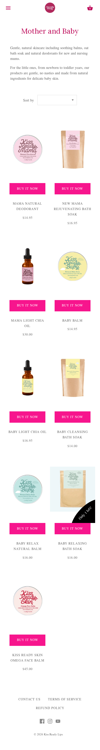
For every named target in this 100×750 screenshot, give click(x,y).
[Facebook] (42, 722)
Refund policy (50, 708)
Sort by (28, 100)
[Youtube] (58, 722)
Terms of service (65, 699)
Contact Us (29, 699)
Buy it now (27, 188)
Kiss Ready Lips (53, 734)
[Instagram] (50, 722)
